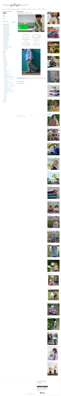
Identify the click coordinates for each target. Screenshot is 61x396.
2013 (4, 61)
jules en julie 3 (5, 43)
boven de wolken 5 (6, 40)
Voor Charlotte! (6, 74)
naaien (19, 78)
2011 (4, 99)
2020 (4, 54)
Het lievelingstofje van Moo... (7, 70)
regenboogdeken (6, 87)
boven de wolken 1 (6, 35)
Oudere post (44, 115)
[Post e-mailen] (25, 77)
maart (5, 95)
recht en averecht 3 (6, 49)
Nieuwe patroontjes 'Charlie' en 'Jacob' (8, 76)
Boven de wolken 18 (6, 28)
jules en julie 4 (5, 44)
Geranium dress (6, 80)
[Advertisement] (31, 108)
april (4, 94)
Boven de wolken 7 (6, 31)
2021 (4, 53)
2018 (4, 56)
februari (5, 96)
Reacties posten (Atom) (22, 116)
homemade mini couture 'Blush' (7, 88)
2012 (4, 98)
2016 (4, 58)
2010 (4, 100)
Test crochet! (5, 72)
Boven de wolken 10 (6, 25)
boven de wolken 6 (6, 41)
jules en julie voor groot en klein (7, 45)
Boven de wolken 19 (6, 29)
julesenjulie (5, 46)
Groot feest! (5, 71)
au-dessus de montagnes (6, 33)
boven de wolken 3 (6, 38)
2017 (4, 57)
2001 (4, 102)
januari (5, 97)
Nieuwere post (18, 115)
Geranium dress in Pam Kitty (7, 75)
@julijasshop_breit (5, 16)
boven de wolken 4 (6, 39)
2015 (4, 59)
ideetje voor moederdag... (7, 89)
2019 (4, 55)
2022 (4, 52)
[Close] (60, 378)
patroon (21, 78)
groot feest (5, 69)
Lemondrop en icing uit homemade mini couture (9, 86)
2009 (4, 101)
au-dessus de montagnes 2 (7, 34)
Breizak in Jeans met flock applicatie (8, 73)
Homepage (31, 115)
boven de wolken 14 (6, 36)
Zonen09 (23, 78)
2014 (4, 60)
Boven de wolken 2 (6, 30)
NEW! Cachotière (6, 93)
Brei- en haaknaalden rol (7, 81)
